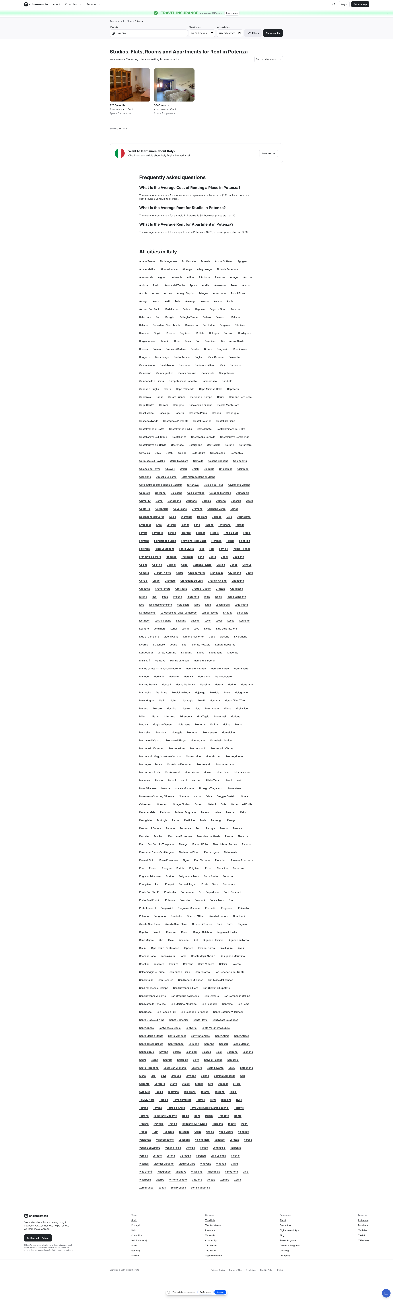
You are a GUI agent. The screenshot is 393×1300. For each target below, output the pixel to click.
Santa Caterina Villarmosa (228, 1011)
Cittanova (193, 484)
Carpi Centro (146, 405)
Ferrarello (157, 532)
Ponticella (170, 892)
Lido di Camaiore (149, 636)
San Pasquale (209, 1003)
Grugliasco (236, 588)
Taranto (205, 1091)
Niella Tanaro (213, 780)
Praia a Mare (217, 900)
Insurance (210, 1230)
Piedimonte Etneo (189, 852)
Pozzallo (185, 900)
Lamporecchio (210, 612)
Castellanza (179, 436)
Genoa (233, 564)
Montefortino (213, 756)
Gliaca (249, 572)
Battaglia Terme (188, 317)
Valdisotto (145, 1139)
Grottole (220, 588)
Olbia (209, 796)
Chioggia (209, 468)
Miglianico (242, 708)
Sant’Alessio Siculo (170, 1027)
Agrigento (243, 261)
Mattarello (145, 692)
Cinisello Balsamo (166, 476)
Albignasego (204, 269)
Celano (182, 452)
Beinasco (221, 317)
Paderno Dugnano (185, 812)
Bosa (177, 341)
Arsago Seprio (185, 293)
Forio (201, 548)
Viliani (234, 1163)
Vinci (246, 1171)
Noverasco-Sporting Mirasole (156, 796)
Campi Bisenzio (187, 373)
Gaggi (224, 556)
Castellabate (204, 428)
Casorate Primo (198, 412)
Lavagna (181, 620)
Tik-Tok (362, 1235)
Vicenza (144, 1163)
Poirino (169, 876)
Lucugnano (215, 652)
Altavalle (177, 277)
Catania (229, 444)
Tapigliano (190, 1091)
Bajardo (235, 309)
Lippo (211, 636)
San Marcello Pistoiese (152, 1003)
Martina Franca (148, 684)
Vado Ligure (226, 1131)
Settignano (246, 1067)
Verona (171, 1155)
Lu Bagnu (186, 652)
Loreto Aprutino (167, 652)
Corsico (206, 500)
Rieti (195, 940)
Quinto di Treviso (202, 924)
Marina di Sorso (220, 668)
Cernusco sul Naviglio (152, 460)
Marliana (159, 676)
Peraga (231, 820)
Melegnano (241, 692)
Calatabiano (167, 365)
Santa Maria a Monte (151, 1035)
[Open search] (334, 4)
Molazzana (183, 724)
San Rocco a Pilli (166, 1011)
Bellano (235, 317)
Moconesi (220, 716)
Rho (161, 940)
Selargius (182, 1059)
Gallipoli (171, 564)
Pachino (165, 812)
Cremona (197, 508)
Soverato (159, 1083)
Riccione (184, 940)
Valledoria (184, 1139)
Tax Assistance (213, 1225)
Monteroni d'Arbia (149, 772)
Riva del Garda (206, 948)
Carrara (163, 405)
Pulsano (144, 916)
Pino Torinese (202, 860)
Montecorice (193, 756)
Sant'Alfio (191, 1027)
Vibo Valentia (218, 1155)
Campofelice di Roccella (183, 381)
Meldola (214, 692)
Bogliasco (185, 333)
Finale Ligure (231, 532)
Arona (155, 293)
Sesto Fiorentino (149, 1067)
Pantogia (162, 820)
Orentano (162, 804)
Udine (197, 1131)
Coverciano (180, 508)
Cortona (221, 500)
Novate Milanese (184, 788)
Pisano (153, 868)
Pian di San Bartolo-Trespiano (156, 844)
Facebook (363, 1225)
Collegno (160, 492)
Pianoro (246, 844)
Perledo (170, 828)
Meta (197, 708)
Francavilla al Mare (150, 556)
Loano (173, 644)
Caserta (179, 412)
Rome (183, 956)
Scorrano (232, 1051)
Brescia (143, 349)
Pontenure (229, 884)
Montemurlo (204, 764)
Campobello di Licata (151, 381)
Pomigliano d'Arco (149, 884)
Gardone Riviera (202, 564)
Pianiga (183, 844)
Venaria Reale (173, 1147)
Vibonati (201, 1155)
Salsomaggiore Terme (152, 972)
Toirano (143, 1107)
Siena (142, 1075)
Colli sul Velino (195, 492)
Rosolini (144, 964)
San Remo (243, 1003)
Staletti (186, 1083)
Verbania (235, 1147)
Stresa (237, 1083)
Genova (246, 564)
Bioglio (157, 333)
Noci (229, 780)
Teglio (233, 1091)
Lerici (173, 628)
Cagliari (199, 357)
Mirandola (186, 716)
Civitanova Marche (239, 484)
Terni (213, 1099)
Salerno (236, 964)
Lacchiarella (223, 604)
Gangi (184, 564)
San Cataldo (146, 979)
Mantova (160, 660)
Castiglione (195, 444)
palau (217, 812)
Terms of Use (235, 1270)
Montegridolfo (234, 756)
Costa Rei (144, 508)
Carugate (178, 405)
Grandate (170, 580)
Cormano (191, 500)
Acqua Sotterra (224, 261)
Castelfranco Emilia (180, 428)
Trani (197, 1115)
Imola (165, 596)
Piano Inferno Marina (225, 844)
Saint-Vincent (206, 964)
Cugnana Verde (216, 508)
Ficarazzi (186, 532)
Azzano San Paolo (149, 309)
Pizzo (208, 868)
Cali (222, 365)
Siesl (153, 1075)
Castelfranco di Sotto (151, 428)
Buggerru (144, 357)
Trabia (185, 1115)
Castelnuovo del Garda (152, 444)
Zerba (237, 1179)
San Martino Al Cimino (184, 1003)
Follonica (144, 548)
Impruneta (193, 596)
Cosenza (236, 500)
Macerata (232, 652)
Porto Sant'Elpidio (149, 900)
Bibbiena (240, 325)
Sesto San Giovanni (175, 1067)
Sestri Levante (215, 1067)
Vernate (157, 1155)
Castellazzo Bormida (203, 436)
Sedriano (248, 1051)
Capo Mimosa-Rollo (210, 389)
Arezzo (246, 285)
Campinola (207, 373)
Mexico (135, 1255)
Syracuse (144, 1091)
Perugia (210, 828)
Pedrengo (216, 820)
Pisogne (166, 868)
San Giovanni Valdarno (152, 995)
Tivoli (239, 1099)
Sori (242, 1075)
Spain (134, 1220)
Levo (196, 628)
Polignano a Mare (189, 876)
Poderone (238, 868)
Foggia (230, 540)
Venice (204, 1147)
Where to (114, 27)
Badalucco (171, 309)
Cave (158, 452)
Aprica (193, 285)
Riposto (188, 948)
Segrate (167, 1059)
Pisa (141, 868)
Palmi (243, 812)
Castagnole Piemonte (175, 420)
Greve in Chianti (217, 580)
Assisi (156, 301)
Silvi (163, 1075)
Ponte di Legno (187, 884)
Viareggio (185, 1155)
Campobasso (227, 373)
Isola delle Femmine (160, 604)
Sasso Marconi (241, 1043)
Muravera (144, 780)
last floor (144, 620)
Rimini (142, 948)
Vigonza (221, 1163)
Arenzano (220, 285)
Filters (255, 33)
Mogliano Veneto (163, 724)
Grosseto (144, 588)
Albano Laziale (168, 269)
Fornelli (223, 548)
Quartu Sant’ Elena (176, 924)
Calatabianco (147, 365)
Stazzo (199, 1083)
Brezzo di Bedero (176, 349)
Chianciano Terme (149, 468)
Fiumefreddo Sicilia (165, 540)
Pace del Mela (147, 812)
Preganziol (167, 908)
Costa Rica (136, 1235)
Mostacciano (242, 772)
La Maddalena (147, 612)
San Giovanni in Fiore (185, 987)
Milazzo (155, 716)
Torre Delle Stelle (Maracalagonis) (209, 1107)
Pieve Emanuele (168, 860)
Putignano (160, 916)
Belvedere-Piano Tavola (166, 325)
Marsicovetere (223, 676)
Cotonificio (161, 508)
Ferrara (143, 532)
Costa (249, 500)
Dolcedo (217, 516)
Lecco (230, 620)
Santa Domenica (179, 1019)
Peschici (158, 836)
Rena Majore (146, 940)
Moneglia (176, 732)
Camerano (145, 373)
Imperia (177, 596)
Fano (197, 524)
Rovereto (159, 964)
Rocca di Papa (147, 956)
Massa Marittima (185, 684)
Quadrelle (176, 916)
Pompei (169, 884)
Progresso (227, 908)
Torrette (239, 1107)
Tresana (144, 1123)
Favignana (224, 524)
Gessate (144, 572)
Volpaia (211, 1179)
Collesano (176, 492)
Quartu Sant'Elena (149, 924)
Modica (143, 724)
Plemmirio (222, 868)
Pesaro (224, 828)
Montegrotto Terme (150, 764)
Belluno (143, 325)
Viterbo (160, 1179)
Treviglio (158, 1123)
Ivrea (208, 604)
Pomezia (228, 876)
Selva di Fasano (213, 1059)
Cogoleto (144, 492)
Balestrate (145, 317)
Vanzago (219, 1139)
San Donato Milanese (190, 979)
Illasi (154, 596)
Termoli (200, 1099)
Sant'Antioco (241, 1035)
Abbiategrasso (168, 261)
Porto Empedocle (208, 892)
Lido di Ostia (171, 636)
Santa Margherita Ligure (216, 1027)
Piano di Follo (200, 844)
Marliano (174, 676)
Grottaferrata (162, 588)
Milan (142, 716)
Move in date (194, 27)
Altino (190, 277)
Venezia (190, 1147)
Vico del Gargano (164, 1163)
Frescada (171, 556)
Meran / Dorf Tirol (235, 700)
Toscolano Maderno (165, 1115)
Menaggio (187, 700)
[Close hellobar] (387, 13)
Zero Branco (146, 1187)
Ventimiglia (219, 1147)
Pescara (237, 828)
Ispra (197, 604)
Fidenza (200, 532)
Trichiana (217, 1123)
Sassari (223, 1043)
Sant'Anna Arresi (200, 1035)
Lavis (207, 620)
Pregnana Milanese (189, 908)
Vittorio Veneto (178, 1179)
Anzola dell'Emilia (174, 285)
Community (211, 1240)
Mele (227, 692)
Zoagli (162, 1187)
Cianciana (145, 476)
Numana (184, 796)
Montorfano (192, 772)
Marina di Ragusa (196, 668)
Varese (248, 1139)
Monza (208, 772)
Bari (158, 317)
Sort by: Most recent (266, 59)
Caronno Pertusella (240, 397)
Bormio (165, 341)
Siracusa (176, 1075)
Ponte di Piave (209, 884)
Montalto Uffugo (176, 740)
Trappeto (223, 1115)
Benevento (191, 325)
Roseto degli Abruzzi (203, 956)
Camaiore (235, 365)
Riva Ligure (226, 948)
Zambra (224, 1179)
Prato (232, 900)
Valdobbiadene (165, 1139)
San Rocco (145, 1011)
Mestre (185, 708)
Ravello (157, 932)
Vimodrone (231, 1171)
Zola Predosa (178, 1187)
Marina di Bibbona (204, 660)
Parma (175, 820)
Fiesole (214, 532)
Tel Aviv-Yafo (146, 1099)
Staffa (173, 1083)
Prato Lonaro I (147, 908)
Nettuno (196, 780)
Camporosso (209, 381)
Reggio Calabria (202, 932)
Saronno (209, 1043)
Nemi (184, 780)
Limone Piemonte (193, 636)
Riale (171, 940)
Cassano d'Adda (148, 420)
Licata (207, 628)
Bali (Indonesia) (139, 1240)
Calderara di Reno (205, 365)
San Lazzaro (211, 995)
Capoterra (233, 389)
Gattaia (220, 564)
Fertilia (172, 532)
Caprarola (145, 397)
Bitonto (170, 333)
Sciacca (206, 1051)
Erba (159, 524)
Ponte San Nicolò (149, 892)
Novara (165, 788)
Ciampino (243, 468)
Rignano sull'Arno (238, 940)
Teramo (163, 1099)
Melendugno (146, 700)
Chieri (183, 468)
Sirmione (191, 1075)
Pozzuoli (200, 900)
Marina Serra (241, 668)
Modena (235, 716)
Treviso (172, 1123)
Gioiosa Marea (196, 572)
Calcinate (184, 365)
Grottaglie (181, 588)
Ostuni (212, 804)
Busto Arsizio (182, 357)
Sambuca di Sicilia (180, 972)
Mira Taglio (203, 716)
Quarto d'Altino (195, 916)
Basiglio (170, 317)
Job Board (210, 1250)
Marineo (144, 676)
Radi (219, 924)
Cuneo (234, 508)
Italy (130, 21)
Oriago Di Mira (181, 804)
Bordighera (244, 333)
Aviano (218, 301)
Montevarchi (172, 772)
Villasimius (213, 1171)
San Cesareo (165, 979)
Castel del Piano (225, 420)
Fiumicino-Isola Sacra (193, 540)
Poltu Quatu (211, 876)
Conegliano (174, 500)
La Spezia (242, 612)
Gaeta (212, 556)
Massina (205, 684)
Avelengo (190, 301)
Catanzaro (245, 444)
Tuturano (184, 1131)
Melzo (173, 700)
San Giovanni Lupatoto (216, 987)
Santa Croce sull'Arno (151, 1019)
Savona (163, 1051)
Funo (201, 556)
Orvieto (199, 804)
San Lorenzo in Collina (237, 995)
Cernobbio (236, 452)
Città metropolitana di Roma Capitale (160, 484)
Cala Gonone (216, 357)
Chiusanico (225, 468)
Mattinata (161, 692)
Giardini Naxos (162, 572)
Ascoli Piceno (238, 293)
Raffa (230, 924)
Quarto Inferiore (218, 916)
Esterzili (171, 524)
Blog (282, 1235)
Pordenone (187, 892)
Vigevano (205, 1163)
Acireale (205, 261)
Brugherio (222, 349)
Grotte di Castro (201, 588)
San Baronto (202, 972)
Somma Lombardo (224, 1075)
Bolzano (228, 333)
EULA (280, 1270)
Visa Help (210, 1220)
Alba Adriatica (147, 269)
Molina (214, 724)
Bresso (157, 349)
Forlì (211, 548)
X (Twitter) (363, 1240)
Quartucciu (239, 916)
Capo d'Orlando (185, 389)
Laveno (195, 620)
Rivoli (240, 948)
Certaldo (198, 460)
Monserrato (210, 732)
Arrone (168, 293)
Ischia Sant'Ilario (236, 596)
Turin (155, 1131)
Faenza (185, 524)
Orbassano (145, 804)
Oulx (223, 804)
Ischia (218, 596)
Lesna (185, 628)
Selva (196, 1059)
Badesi (186, 309)
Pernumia (185, 828)
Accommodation (118, 21)
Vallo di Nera (202, 1139)
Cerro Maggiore (179, 460)
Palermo (230, 812)
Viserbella (145, 1179)
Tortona (144, 1115)
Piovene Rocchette (242, 860)
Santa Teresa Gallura (151, 1043)
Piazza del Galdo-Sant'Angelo (156, 852)
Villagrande (164, 1171)
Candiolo (227, 381)
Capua (159, 397)
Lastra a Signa (163, 620)
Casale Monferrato (228, 405)
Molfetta (200, 724)
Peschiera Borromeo (180, 836)
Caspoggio (232, 412)
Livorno (143, 644)
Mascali (166, 684)
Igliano (143, 596)
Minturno (169, 716)
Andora (143, 285)
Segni (142, 1059)
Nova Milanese (147, 788)
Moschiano (223, 772)
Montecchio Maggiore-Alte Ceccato (160, 756)
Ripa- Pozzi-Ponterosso (165, 948)
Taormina (173, 1091)
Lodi (184, 644)
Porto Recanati (232, 892)
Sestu (231, 1067)
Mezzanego (212, 708)
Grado (156, 580)
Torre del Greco (176, 1107)
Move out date (223, 27)
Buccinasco (240, 349)
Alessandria (146, 277)
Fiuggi (247, 532)
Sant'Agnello (146, 1027)
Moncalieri (145, 732)
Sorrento (144, 1083)
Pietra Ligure (211, 852)
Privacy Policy (218, 1270)
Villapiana (196, 1171)
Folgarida (244, 540)
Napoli (172, 780)
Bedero (206, 317)
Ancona (247, 277)
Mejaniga (200, 692)
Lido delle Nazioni (226, 628)
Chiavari (170, 468)
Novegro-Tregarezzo (211, 788)
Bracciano (210, 341)
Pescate (144, 836)
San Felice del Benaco (220, 979)
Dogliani (202, 516)
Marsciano (204, 676)
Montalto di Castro (150, 740)
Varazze (234, 1139)
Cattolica (144, 452)
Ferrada (239, 524)
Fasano (209, 524)
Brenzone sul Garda (232, 341)
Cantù (167, 389)
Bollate (200, 333)
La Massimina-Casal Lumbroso (178, 612)
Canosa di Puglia (149, 389)
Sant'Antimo (222, 1035)
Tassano (220, 1091)
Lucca (200, 652)
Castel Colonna (202, 420)
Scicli (219, 1051)
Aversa (205, 301)
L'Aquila (227, 612)
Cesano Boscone (218, 460)
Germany (135, 1250)
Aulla (177, 301)
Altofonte (204, 277)
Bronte (208, 349)
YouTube (362, 1230)
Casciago (164, 412)
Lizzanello (159, 644)
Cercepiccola (218, 452)
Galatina (157, 564)
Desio (172, 516)
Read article (268, 153)
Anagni (234, 277)
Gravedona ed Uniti (191, 580)
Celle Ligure (198, 452)
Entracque (145, 524)
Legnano (244, 620)
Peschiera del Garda (208, 836)
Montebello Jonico (221, 740)
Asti (167, 301)
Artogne (203, 293)
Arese (234, 285)
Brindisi (195, 349)
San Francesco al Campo (153, 987)
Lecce (219, 620)
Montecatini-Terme (222, 748)
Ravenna (171, 932)
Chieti (195, 468)
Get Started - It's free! (38, 1238)
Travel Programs (288, 1240)
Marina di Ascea (179, 660)
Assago (143, 301)
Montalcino (228, 732)
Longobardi (146, 652)
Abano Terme (147, 261)
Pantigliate (145, 820)
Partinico (189, 820)
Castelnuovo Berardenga (234, 436)
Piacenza (243, 836)
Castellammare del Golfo (230, 428)
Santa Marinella (177, 1035)
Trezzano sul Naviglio (194, 1123)
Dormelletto (244, 516)
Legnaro (144, 628)
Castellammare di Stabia (153, 436)
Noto (239, 780)
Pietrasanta (230, 852)
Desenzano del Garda (151, 516)
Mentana (215, 700)
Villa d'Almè (145, 1171)
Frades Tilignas (241, 548)
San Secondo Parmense (194, 1011)
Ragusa (242, 924)
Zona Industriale (200, 1187)
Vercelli (143, 1155)
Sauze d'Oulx (146, 1051)
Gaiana (143, 564)
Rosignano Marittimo (232, 956)
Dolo (229, 516)
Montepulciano (225, 764)
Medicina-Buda (181, 692)
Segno (154, 1059)
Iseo (141, 604)
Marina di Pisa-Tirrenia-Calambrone (160, 668)
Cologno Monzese (220, 492)
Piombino (220, 860)
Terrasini (226, 1099)
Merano (143, 708)
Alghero (162, 277)
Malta (134, 1245)
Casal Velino (146, 412)
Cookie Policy (267, 1270)
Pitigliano (194, 868)
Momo (239, 724)
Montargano (198, 740)
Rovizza (173, 964)
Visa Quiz (210, 1235)
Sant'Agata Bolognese (225, 1019)
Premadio (210, 908)
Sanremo (227, 1003)
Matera (219, 684)
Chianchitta (240, 460)
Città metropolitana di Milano (198, 476)
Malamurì (144, 660)
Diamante (186, 516)
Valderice (243, 1131)
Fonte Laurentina (164, 548)
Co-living (284, 1250)
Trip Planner (211, 1245)
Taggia (159, 1091)
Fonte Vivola (186, 548)
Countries (71, 4)
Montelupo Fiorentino (179, 764)
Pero (198, 828)
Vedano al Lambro (149, 1147)
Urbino (210, 1131)
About (56, 4)
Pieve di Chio (146, 860)
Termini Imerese (182, 1099)
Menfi (201, 700)
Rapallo (143, 932)
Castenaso (177, 444)
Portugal (135, 1225)
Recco (184, 932)
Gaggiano (238, 556)
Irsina (207, 596)
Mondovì (161, 732)
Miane (227, 708)
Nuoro (197, 796)
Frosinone (187, 556)
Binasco (144, 333)
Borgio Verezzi (147, 341)
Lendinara (159, 628)
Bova (188, 341)
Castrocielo (213, 444)
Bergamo (225, 325)
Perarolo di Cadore (150, 828)
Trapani (209, 1115)
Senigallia (233, 1059)
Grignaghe (238, 580)
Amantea (220, 277)
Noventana (234, 788)
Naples (159, 780)
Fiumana (144, 540)
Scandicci (191, 1051)
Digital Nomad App (289, 1230)
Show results (273, 33)
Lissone (224, 636)
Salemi (223, 964)
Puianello (243, 908)
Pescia (229, 836)
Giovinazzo (216, 572)
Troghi (244, 1123)
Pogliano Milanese (150, 876)
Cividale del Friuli (213, 484)
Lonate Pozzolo (201, 644)
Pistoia (180, 868)
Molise (226, 724)
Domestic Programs (290, 1245)
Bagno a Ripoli (218, 309)
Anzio (156, 285)
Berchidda (209, 325)
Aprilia (205, 285)
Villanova (180, 1171)
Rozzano (188, 964)
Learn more (232, 13)
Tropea (143, 1131)
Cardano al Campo (201, 397)
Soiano (205, 1075)
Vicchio (235, 1155)
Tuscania (168, 1131)
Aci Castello (189, 261)
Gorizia (143, 580)
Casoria (216, 412)
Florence (216, 540)
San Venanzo (176, 1043)
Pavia (203, 820)
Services (92, 4)
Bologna (214, 333)
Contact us (285, 1225)
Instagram (363, 1220)
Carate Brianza (176, 397)
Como (159, 500)
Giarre (179, 572)
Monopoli (192, 732)
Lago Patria (241, 604)
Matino (232, 684)
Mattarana (247, 684)
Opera (244, 796)
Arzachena (219, 293)
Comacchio (242, 492)
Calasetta (234, 357)
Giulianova (234, 572)
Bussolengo (162, 357)
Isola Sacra (183, 604)
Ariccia (143, 293)
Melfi (162, 700)
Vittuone (197, 1179)
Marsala (188, 676)
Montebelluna (177, 748)
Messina (172, 708)
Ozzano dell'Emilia (241, 804)
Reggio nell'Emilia (227, 932)
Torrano (157, 1107)
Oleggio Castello (226, 796)
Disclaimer (251, 1270)
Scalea (177, 1051)
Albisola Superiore (227, 269)
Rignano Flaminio (213, 940)
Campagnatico (164, 373)
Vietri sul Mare (187, 1163)
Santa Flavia (200, 1019)
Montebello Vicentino (151, 748)
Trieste (232, 1123)
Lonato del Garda (225, 644)
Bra (198, 341)
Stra (210, 1083)
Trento (237, 1115)
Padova (205, 812)
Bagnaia (200, 309)
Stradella (223, 1083)
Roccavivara (168, 956)
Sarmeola (194, 1043)
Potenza (170, 900)
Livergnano (240, 636)
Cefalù (169, 452)
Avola (230, 301)
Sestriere (196, 1067)
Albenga (187, 269)
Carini (220, 397)
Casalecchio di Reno (200, 405)
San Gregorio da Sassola (185, 995)
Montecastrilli (198, 748)
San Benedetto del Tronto (230, 972)
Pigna (186, 860)
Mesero (157, 708)
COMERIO (145, 500)
